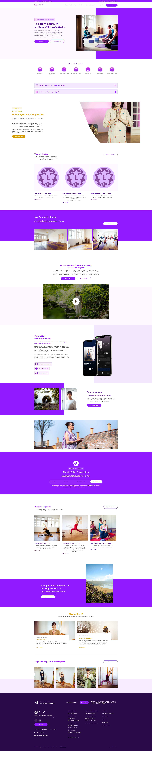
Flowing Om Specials (73, 725)
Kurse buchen (71, 718)
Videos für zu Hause (73, 734)
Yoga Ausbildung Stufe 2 (90, 716)
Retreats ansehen (48, 596)
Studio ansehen (57, 41)
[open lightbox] (76, 301)
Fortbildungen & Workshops (91, 723)
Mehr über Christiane (94, 405)
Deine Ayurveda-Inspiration (74, 732)
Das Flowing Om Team (73, 727)
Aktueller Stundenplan (73, 723)
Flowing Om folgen (110, 661)
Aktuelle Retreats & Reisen (108, 713)
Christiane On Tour (106, 716)
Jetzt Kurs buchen (110, 154)
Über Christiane (71, 730)
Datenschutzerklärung (85, 487)
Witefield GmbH (63, 747)
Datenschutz (115, 747)
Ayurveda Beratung (106, 724)
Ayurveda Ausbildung (90, 718)
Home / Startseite (72, 713)
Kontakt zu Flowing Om (73, 737)
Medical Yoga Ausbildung (90, 720)
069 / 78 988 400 (103, 1)
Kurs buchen (112, 5)
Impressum (109, 747)
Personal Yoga (105, 722)
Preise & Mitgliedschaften (74, 720)
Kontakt (41, 724)
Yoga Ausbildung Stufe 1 (90, 713)
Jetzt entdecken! (19, 136)
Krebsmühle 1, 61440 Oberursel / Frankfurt (43, 1)
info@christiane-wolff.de (112, 1)
